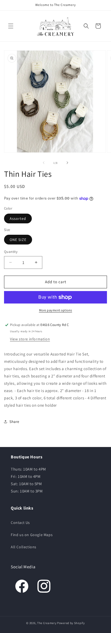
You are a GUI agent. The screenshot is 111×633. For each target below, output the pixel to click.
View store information (30, 339)
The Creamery (46, 623)
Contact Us (20, 522)
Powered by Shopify (71, 623)
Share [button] (14, 421)
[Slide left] (44, 163)
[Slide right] (67, 163)
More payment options (55, 310)
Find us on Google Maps (32, 534)
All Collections (23, 546)
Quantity (11, 251)
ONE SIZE (18, 239)
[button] (11, 26)
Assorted (18, 218)
